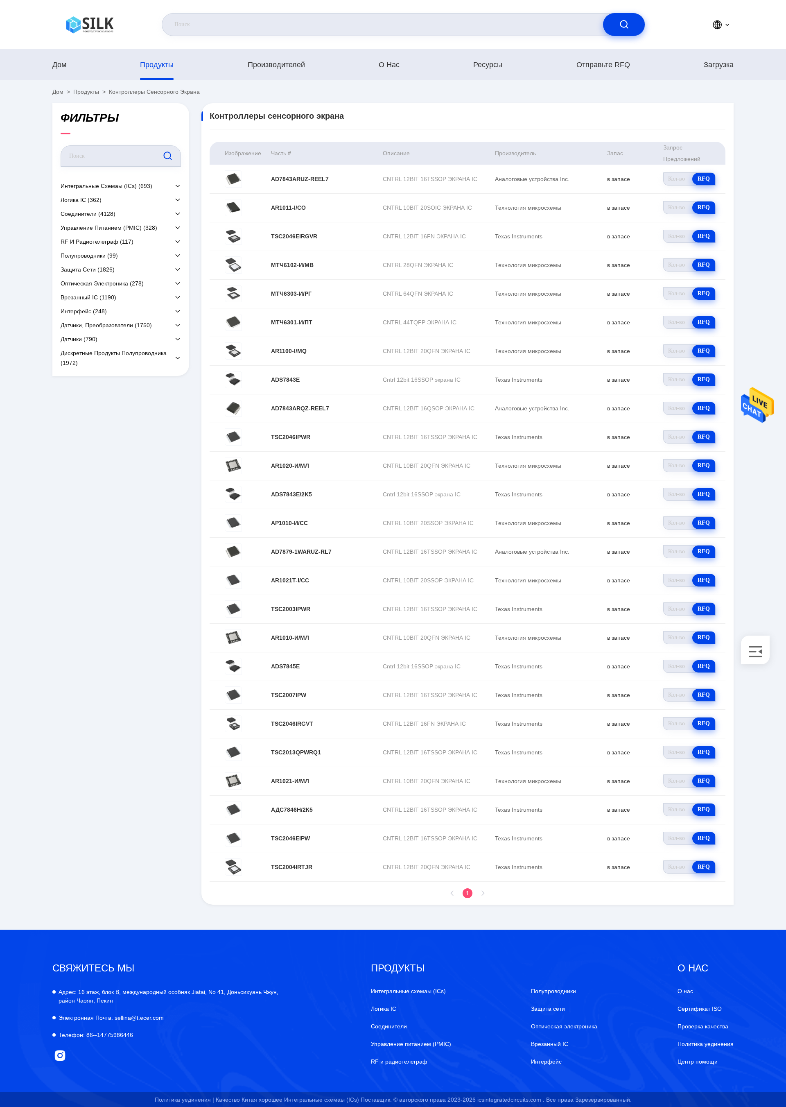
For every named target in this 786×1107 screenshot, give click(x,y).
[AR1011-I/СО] (233, 207)
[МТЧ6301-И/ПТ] (233, 322)
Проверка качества (703, 1026)
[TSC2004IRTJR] (233, 867)
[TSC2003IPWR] (233, 609)
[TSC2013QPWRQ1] (233, 752)
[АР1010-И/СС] (233, 523)
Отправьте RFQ (603, 65)
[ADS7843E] (233, 379)
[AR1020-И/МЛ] (233, 465)
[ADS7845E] (233, 666)
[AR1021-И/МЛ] (233, 781)
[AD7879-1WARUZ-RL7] (233, 551)
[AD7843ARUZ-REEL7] (233, 179)
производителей (276, 65)
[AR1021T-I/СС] (233, 580)
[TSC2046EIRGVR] (233, 236)
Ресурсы (487, 65)
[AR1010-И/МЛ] (233, 637)
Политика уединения (706, 1044)
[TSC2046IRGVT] (233, 723)
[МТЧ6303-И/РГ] (233, 293)
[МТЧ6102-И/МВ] (233, 265)
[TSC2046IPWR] (233, 437)
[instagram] (60, 1055)
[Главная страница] (89, 24)
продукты (157, 65)
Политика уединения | (184, 1099)
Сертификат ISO (700, 1008)
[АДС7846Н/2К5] (233, 809)
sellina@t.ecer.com (111, 1017)
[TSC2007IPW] (233, 695)
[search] (624, 24)
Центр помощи (698, 1061)
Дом (59, 65)
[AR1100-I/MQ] (233, 351)
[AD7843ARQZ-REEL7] (233, 408)
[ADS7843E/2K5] (233, 494)
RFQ (704, 179)
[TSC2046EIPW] (233, 838)
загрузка (719, 65)
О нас (389, 65)
